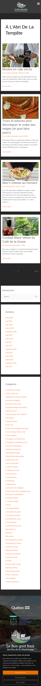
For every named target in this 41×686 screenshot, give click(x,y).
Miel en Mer (9, 536)
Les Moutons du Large (13, 519)
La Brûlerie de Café (12, 470)
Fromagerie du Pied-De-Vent (15, 439)
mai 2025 (9, 342)
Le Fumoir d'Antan (12, 498)
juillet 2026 (9, 318)
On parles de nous (12, 547)
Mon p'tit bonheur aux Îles (14, 540)
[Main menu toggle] (38, 3)
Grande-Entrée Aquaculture (15, 456)
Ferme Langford (11, 435)
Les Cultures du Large (13, 512)
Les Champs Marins (12, 508)
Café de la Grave (11, 411)
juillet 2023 (9, 359)
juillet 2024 (9, 356)
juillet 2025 (9, 339)
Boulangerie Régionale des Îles (16, 407)
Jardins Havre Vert (12, 460)
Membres (9, 533)
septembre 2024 (11, 349)
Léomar (8, 505)
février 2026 (10, 328)
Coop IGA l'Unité (11, 421)
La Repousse (10, 481)
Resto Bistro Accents (13, 571)
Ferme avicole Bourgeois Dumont (17, 428)
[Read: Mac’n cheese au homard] (20, 171)
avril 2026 (9, 321)
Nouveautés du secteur (13, 543)
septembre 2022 (11, 363)
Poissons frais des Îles (13, 554)
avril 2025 (9, 345)
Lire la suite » (6, 86)
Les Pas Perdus (11, 522)
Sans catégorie (11, 578)
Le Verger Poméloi (12, 501)
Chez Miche (10, 418)
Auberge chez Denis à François (16, 397)
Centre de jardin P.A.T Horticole (16, 414)
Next (37, 271)
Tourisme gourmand (12, 582)
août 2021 (9, 366)
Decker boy (9, 425)
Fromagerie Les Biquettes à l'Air (16, 442)
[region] (20, 669)
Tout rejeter (20, 682)
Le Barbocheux (11, 484)
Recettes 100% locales (13, 564)
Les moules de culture (13, 515)
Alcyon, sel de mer (12, 393)
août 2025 (9, 335)
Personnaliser (20, 677)
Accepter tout (20, 672)
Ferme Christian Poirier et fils (15, 432)
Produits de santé (11, 557)
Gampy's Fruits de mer (13, 449)
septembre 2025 (11, 332)
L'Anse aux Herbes (12, 463)
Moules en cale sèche (17, 69)
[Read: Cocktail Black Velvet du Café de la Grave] (20, 226)
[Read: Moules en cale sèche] (20, 55)
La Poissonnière (11, 474)
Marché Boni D (11, 529)
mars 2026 (9, 325)
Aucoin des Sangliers (13, 400)
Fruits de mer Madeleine (14, 446)
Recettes (9, 561)
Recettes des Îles (11, 568)
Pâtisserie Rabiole (12, 550)
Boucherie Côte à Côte (13, 404)
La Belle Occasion (12, 467)
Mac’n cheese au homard (19, 183)
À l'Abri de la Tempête (13, 390)
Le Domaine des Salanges (15, 488)
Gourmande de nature (13, 453)
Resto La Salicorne (12, 575)
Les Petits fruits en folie (13, 526)
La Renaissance (11, 477)
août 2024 (9, 352)
